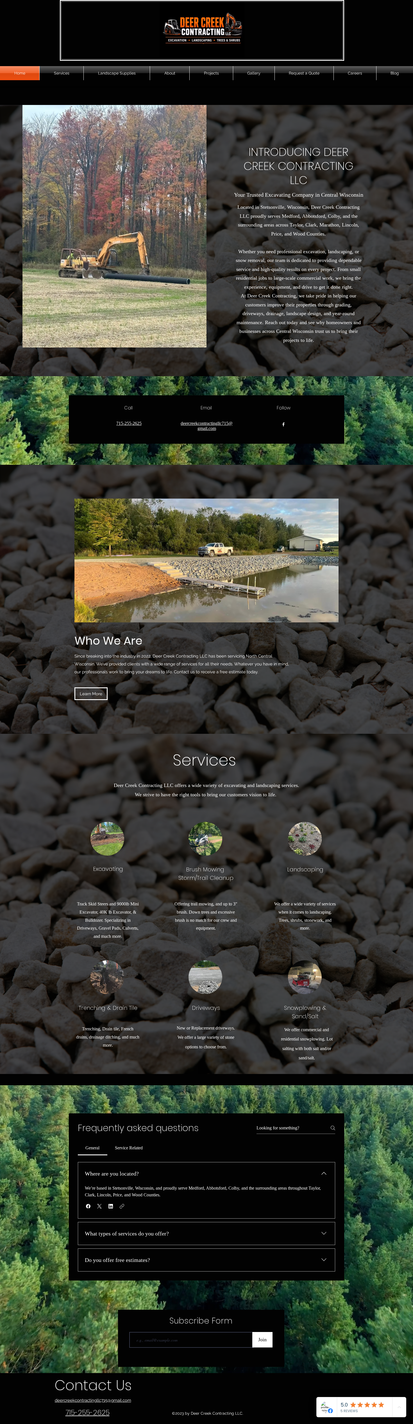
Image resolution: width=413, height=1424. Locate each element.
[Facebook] (283, 424)
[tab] (92, 1148)
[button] (88, 1206)
